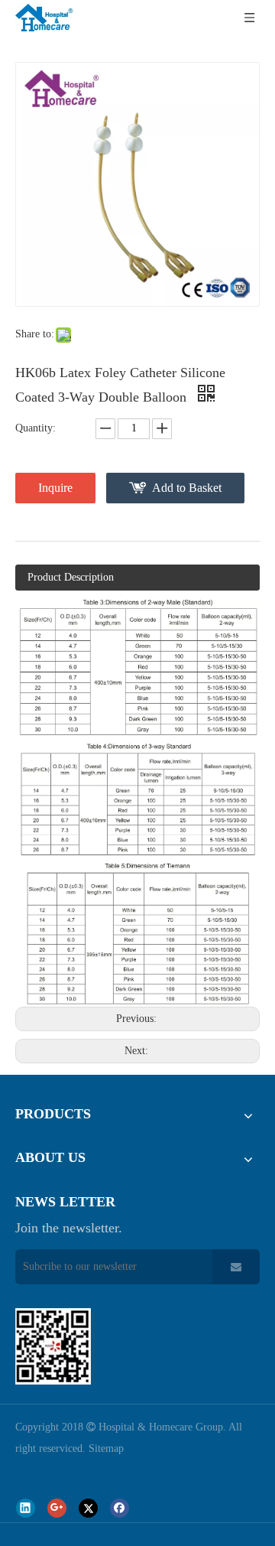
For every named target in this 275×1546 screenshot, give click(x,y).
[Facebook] (119, 1508)
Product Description (71, 577)
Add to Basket (187, 487)
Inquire (55, 487)
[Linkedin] (25, 1508)
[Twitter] (88, 1508)
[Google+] (56, 1508)
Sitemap (106, 1448)
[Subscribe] (236, 1266)
